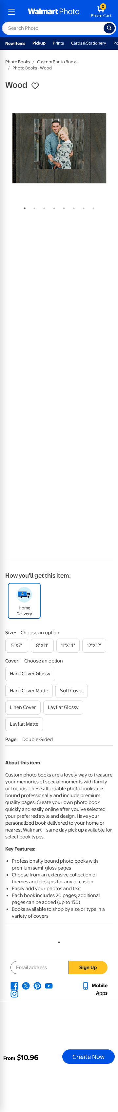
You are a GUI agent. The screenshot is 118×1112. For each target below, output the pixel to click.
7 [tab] (82, 207)
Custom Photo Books (57, 61)
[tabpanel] (59, 148)
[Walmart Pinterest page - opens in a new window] (37, 985)
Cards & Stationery (88, 43)
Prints (58, 43)
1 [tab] (23, 207)
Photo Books (17, 61)
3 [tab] (43, 207)
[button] (35, 85)
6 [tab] (72, 207)
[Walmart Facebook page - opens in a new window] (14, 985)
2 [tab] (33, 207)
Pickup (39, 43)
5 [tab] (62, 207)
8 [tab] (92, 207)
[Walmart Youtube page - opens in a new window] (49, 985)
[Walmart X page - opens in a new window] (26, 985)
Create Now (88, 1056)
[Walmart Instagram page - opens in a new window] (14, 993)
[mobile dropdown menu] (11, 12)
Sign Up (88, 967)
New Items (15, 43)
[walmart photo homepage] (54, 12)
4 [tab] (52, 207)
